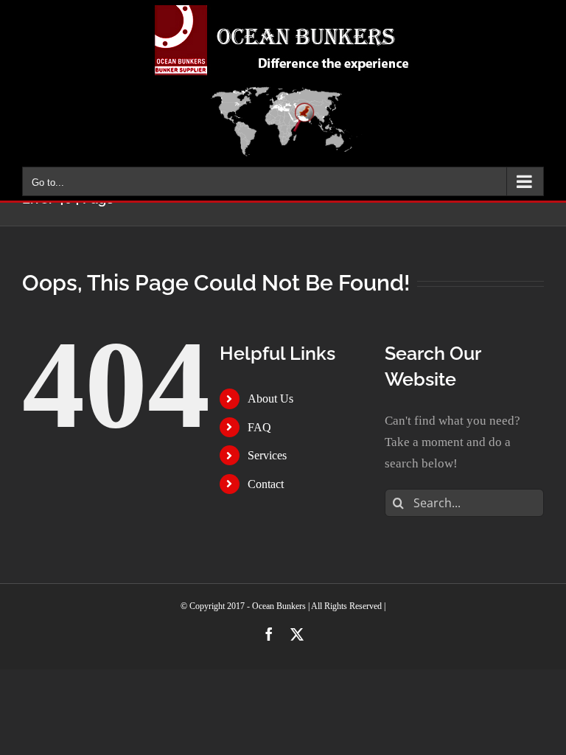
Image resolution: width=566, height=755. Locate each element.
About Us (270, 398)
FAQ (259, 427)
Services (267, 455)
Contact (266, 484)
